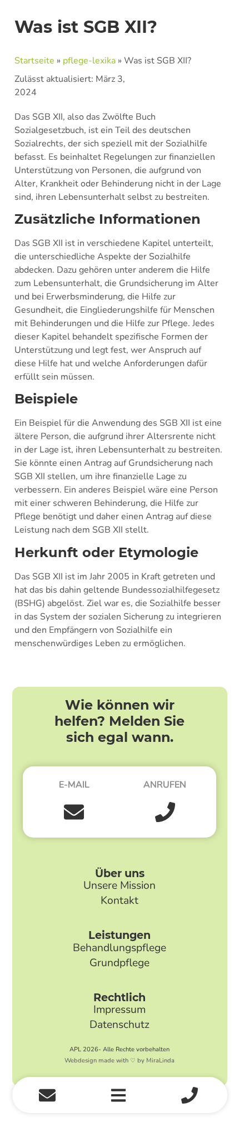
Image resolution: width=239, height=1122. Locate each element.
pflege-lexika (89, 61)
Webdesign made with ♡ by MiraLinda (119, 1060)
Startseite (34, 61)
